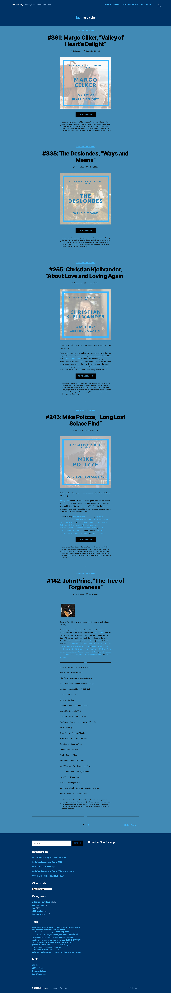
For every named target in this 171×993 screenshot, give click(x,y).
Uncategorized (38, 914)
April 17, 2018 (93, 594)
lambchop (35, 942)
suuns (104, 392)
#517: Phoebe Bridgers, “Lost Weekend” (50, 857)
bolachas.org (17, 4)
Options (69, 244)
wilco (65, 952)
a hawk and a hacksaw (69, 800)
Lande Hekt (76, 242)
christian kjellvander (68, 385)
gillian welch (99, 385)
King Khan (89, 387)
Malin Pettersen (82, 390)
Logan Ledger (74, 126)
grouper (83, 802)
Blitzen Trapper (73, 533)
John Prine (99, 632)
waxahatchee (57, 952)
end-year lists (38, 905)
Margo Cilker (106, 126)
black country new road (92, 383)
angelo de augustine (77, 383)
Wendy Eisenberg (73, 394)
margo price (41, 942)
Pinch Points (77, 244)
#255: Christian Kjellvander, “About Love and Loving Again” (86, 272)
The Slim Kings (98, 533)
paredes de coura (66, 942)
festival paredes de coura (39, 937)
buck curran (92, 800)
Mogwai (90, 390)
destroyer (48, 935)
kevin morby (73, 939)
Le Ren (70, 519)
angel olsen (66, 547)
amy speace (85, 238)
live (33, 908)
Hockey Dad (102, 549)
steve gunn (58, 947)
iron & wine (36, 940)
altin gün (34, 927)
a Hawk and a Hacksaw (97, 649)
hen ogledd (93, 549)
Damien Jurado (83, 652)
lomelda (102, 551)
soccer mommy (50, 947)
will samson (98, 130)
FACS (74, 649)
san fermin (81, 128)
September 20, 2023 (93, 51)
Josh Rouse (94, 652)
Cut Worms (83, 533)
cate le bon (48, 929)
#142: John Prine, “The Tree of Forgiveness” (85, 584)
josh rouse (107, 802)
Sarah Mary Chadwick (93, 128)
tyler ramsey (90, 130)
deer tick (40, 935)
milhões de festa (50, 942)
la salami (75, 804)
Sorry (96, 519)
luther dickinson (95, 126)
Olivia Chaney (93, 643)
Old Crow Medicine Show (77, 643)
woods (78, 952)
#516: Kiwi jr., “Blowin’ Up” (43, 867)
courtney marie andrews (76, 240)
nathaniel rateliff (98, 390)
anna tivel (93, 238)
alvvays (64, 238)
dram (68, 802)
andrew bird (66, 383)
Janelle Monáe (76, 646)
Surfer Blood (70, 522)
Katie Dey (78, 525)
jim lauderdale (97, 240)
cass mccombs (37, 929)
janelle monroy (91, 802)
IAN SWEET (83, 124)
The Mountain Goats (42, 949)
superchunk (97, 392)
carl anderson (105, 383)
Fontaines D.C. (94, 522)
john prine (100, 802)
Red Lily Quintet (72, 128)
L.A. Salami (64, 654)
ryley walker (79, 806)
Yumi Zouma (107, 130)
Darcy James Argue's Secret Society (93, 122)
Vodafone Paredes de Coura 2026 (47, 862)
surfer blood (70, 555)
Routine (72, 392)
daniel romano (75, 932)
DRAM (94, 646)
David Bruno (88, 525)
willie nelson (72, 808)
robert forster (95, 553)
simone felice (88, 806)
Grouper (103, 643)
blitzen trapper (75, 547)
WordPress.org (39, 974)
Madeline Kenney (76, 528)
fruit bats (50, 937)
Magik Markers (71, 390)
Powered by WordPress (59, 988)
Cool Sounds (89, 517)
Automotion (100, 238)
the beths (82, 130)
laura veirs (106, 124)
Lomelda (79, 530)
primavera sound (41, 944)
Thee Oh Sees (69, 525)
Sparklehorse (104, 128)
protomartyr (54, 945)
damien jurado (62, 932)
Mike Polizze (86, 553)
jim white (70, 387)
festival (73, 934)
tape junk (75, 130)
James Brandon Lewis (95, 124)
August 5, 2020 (93, 430)
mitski (64, 128)
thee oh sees (101, 555)
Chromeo (85, 646)
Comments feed (39, 971)
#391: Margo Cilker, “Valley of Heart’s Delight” (85, 40)
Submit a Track (145, 4)
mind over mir (90, 804)
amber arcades (82, 800)
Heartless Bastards (90, 528)
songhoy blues (88, 392)
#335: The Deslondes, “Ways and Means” (85, 156)
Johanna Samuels (79, 387)
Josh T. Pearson (105, 652)
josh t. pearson (67, 804)
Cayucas (98, 517)
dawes (34, 935)
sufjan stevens (67, 130)
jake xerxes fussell (46, 940)
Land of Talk (70, 530)
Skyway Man (85, 244)
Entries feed (37, 968)
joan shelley (55, 940)
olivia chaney (70, 806)
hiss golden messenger (65, 937)
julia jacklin (62, 940)
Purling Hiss (64, 500)
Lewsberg (65, 126)
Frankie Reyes (80, 385)
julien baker (107, 240)
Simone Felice (71, 652)
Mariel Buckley (93, 242)
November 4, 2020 (93, 283)
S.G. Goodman (105, 553)
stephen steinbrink (100, 806)
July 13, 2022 (93, 167)
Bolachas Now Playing (130, 4)
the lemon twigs (80, 555)
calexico (77, 927)
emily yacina (88, 240)
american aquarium (74, 238)
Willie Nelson (89, 641)
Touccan (69, 246)
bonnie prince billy (68, 927)
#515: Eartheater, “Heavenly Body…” (48, 876)
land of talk (83, 551)
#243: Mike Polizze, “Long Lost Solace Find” (85, 420)
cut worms (99, 547)
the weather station (59, 950)
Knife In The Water (99, 387)
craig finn (52, 932)
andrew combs (41, 927)
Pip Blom (83, 522)
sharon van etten (38, 947)
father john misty (60, 935)
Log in (34, 965)
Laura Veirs (78, 519)
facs (78, 802)
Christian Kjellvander (72, 358)
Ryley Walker (83, 649)
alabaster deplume (68, 122)
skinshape (79, 392)
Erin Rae (82, 654)
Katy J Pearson (67, 242)
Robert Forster (78, 517)
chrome (98, 800)
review (61, 945)
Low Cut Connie (84, 126)
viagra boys (84, 246)
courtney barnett (58, 929)
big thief (78, 122)
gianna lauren (90, 385)
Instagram (116, 4)
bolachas (78, 51)
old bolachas (37, 911)
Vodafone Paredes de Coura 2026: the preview (53, 871)
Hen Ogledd (88, 519)
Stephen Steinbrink (94, 654)
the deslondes (95, 244)
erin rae (73, 802)
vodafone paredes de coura (42, 952)
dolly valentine (74, 124)
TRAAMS (76, 246)
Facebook (107, 4)
